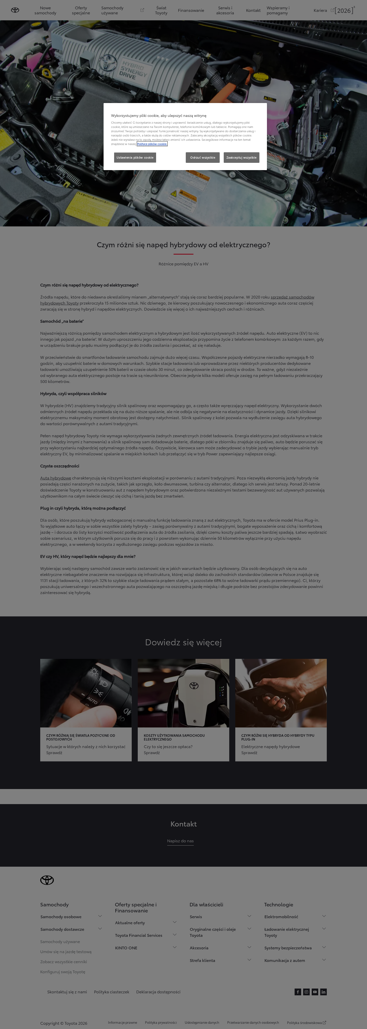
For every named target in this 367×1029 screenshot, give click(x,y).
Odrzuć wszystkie (202, 157)
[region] (185, 136)
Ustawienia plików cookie (135, 157)
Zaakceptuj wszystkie (241, 157)
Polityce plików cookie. (152, 144)
